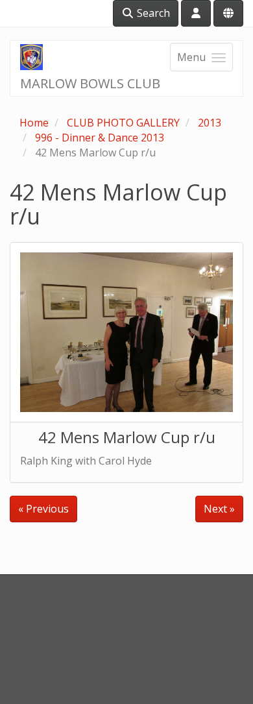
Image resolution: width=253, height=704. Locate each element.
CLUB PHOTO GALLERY (123, 122)
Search (152, 13)
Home (34, 122)
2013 (209, 122)
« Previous (43, 509)
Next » (219, 509)
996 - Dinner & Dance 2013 (99, 137)
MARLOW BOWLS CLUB (90, 83)
